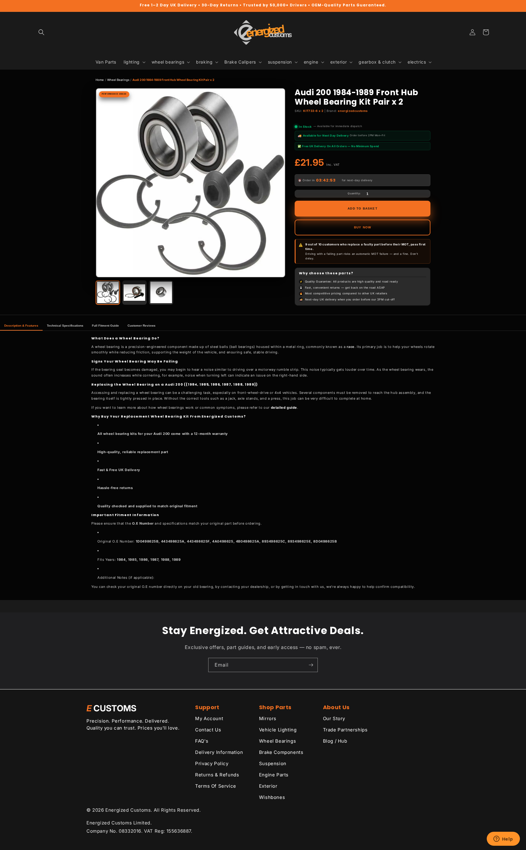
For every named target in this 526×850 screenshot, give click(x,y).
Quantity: (354, 193)
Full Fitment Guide (105, 325)
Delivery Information (219, 752)
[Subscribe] (310, 665)
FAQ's (201, 741)
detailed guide (284, 407)
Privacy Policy (211, 763)
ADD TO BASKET (362, 208)
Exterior (268, 786)
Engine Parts (274, 775)
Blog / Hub (335, 741)
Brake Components (281, 752)
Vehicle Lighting (278, 730)
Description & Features (21, 325)
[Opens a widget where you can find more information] (503, 839)
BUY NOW (362, 227)
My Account (209, 718)
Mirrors (267, 718)
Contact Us (208, 730)
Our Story (334, 718)
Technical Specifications (65, 325)
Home (100, 80)
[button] (41, 32)
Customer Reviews (142, 325)
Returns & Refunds (217, 775)
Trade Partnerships (345, 730)
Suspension (272, 763)
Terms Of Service (215, 786)
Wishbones (272, 797)
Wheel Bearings (118, 80)
